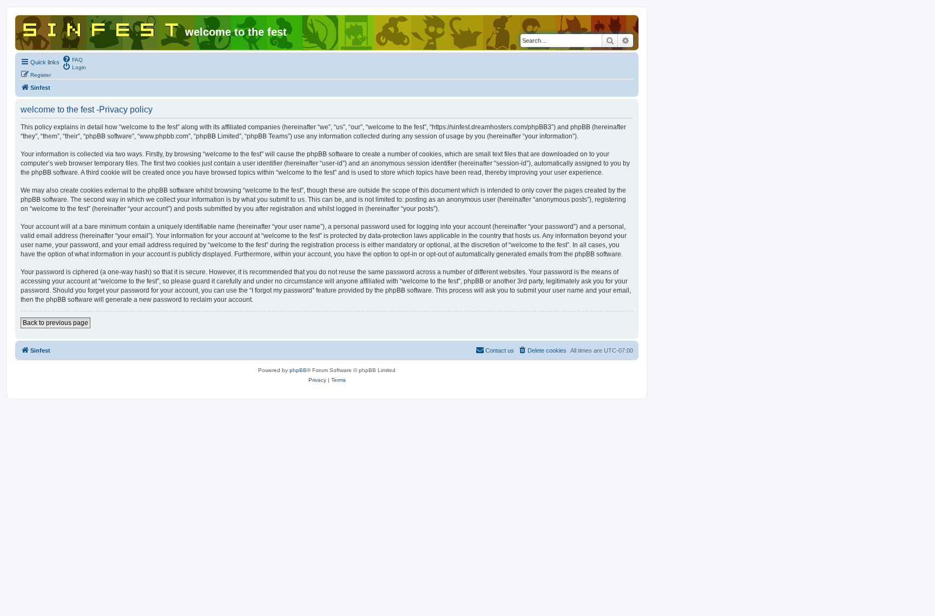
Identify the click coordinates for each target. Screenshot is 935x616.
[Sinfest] (101, 27)
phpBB (298, 370)
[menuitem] (72, 59)
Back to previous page (55, 323)
